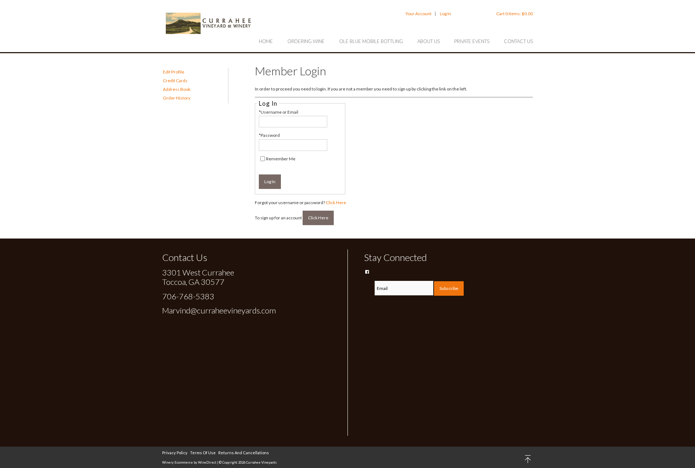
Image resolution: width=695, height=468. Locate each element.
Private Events (471, 41)
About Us (428, 41)
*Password (269, 135)
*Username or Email (278, 112)
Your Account (418, 13)
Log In (445, 13)
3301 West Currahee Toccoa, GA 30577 (198, 277)
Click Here (336, 202)
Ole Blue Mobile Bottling (371, 41)
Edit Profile (173, 72)
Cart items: (514, 13)
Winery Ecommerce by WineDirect (189, 462)
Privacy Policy (175, 452)
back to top (528, 459)
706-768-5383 (188, 296)
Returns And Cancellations (243, 452)
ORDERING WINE (306, 41)
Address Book (176, 89)
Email (369, 280)
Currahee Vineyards (209, 23)
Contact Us (518, 41)
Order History (176, 98)
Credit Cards (175, 80)
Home (266, 41)
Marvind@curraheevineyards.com (219, 310)
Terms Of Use (203, 452)
